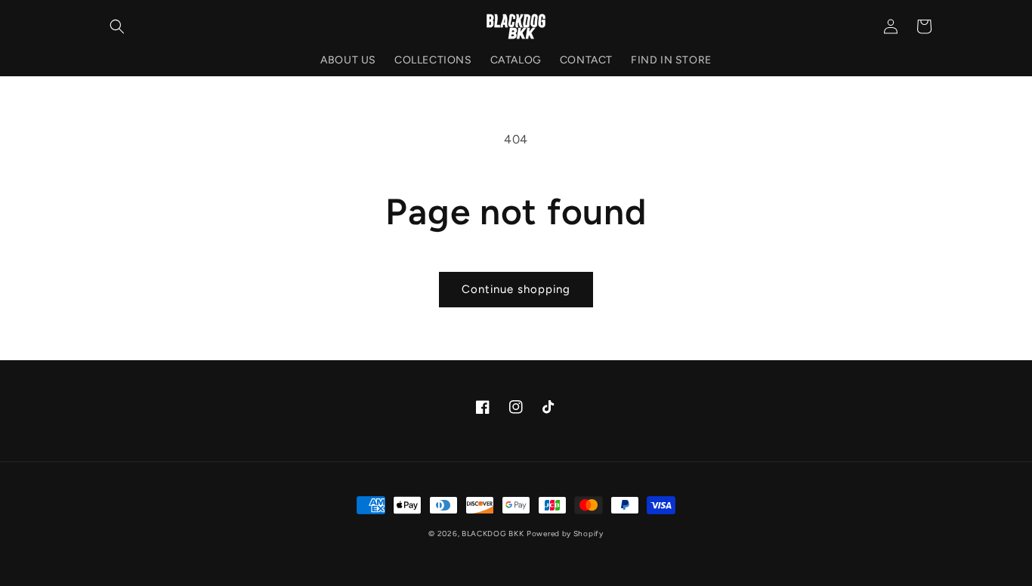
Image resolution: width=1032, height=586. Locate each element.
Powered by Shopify (565, 533)
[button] (117, 26)
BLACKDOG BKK (493, 533)
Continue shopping (516, 289)
